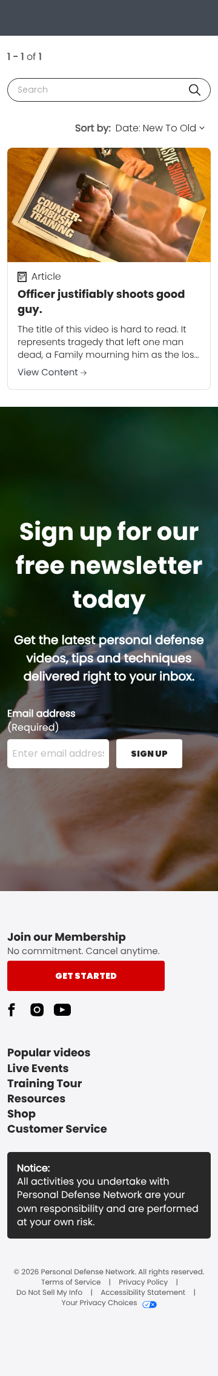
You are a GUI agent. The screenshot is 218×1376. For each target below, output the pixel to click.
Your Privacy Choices (99, 1303)
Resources (36, 1099)
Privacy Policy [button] (143, 1283)
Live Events (38, 1068)
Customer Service (57, 1129)
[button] (194, 89)
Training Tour (44, 1083)
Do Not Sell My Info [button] (49, 1293)
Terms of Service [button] (71, 1283)
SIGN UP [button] (149, 754)
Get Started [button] (86, 976)
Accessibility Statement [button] (143, 1293)
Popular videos (49, 1053)
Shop (21, 1114)
